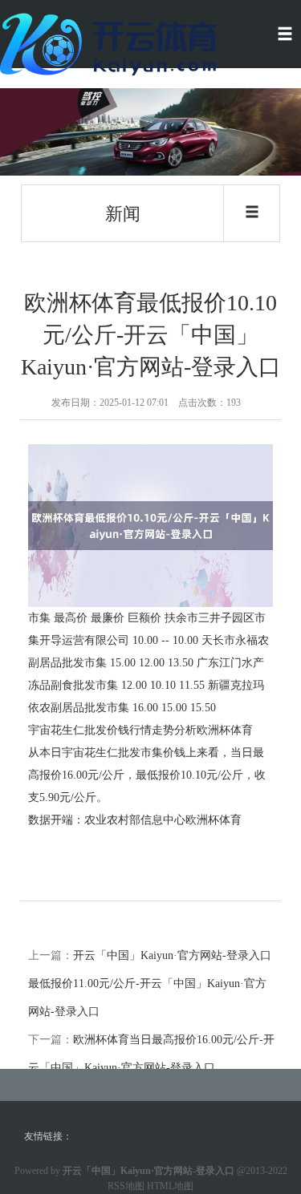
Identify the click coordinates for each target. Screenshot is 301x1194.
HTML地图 (170, 1186)
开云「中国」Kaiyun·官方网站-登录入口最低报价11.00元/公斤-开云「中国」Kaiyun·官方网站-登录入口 (149, 983)
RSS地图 (126, 1186)
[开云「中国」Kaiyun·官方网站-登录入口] (112, 43)
